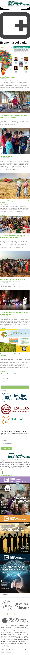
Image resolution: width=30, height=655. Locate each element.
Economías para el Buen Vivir (9, 77)
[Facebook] (2, 614)
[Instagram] (8, 614)
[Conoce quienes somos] (2, 472)
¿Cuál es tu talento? (6, 156)
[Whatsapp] (14, 614)
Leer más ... (2, 89)
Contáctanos (18, 374)
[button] (15, 6)
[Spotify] (19, 614)
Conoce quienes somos (6, 475)
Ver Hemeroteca (4, 594)
